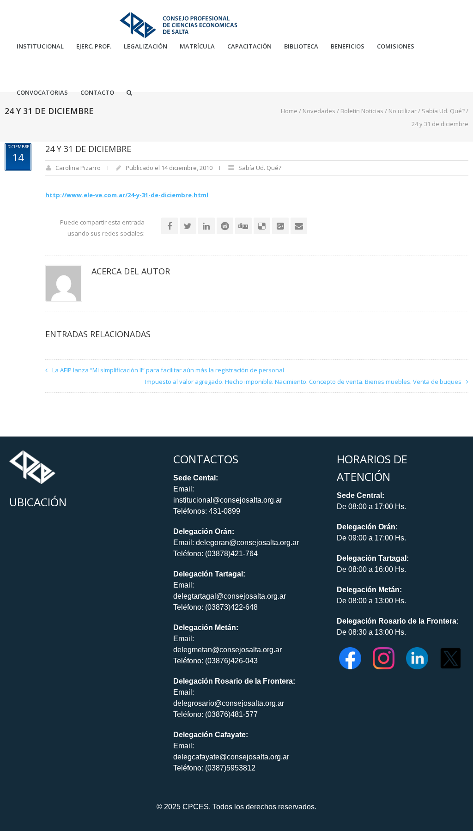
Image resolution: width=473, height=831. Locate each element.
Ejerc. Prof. (93, 46)
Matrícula (197, 46)
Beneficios (347, 46)
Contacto (97, 92)
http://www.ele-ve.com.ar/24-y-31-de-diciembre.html (126, 195)
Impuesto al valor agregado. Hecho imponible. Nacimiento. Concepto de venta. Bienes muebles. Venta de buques (303, 381)
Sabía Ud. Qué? (443, 111)
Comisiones (395, 46)
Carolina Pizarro (78, 168)
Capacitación (249, 46)
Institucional (40, 46)
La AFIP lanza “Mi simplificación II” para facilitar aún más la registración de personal (168, 370)
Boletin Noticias (361, 111)
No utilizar (402, 111)
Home (289, 111)
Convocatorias (42, 92)
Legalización (145, 46)
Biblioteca (301, 46)
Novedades (319, 111)
